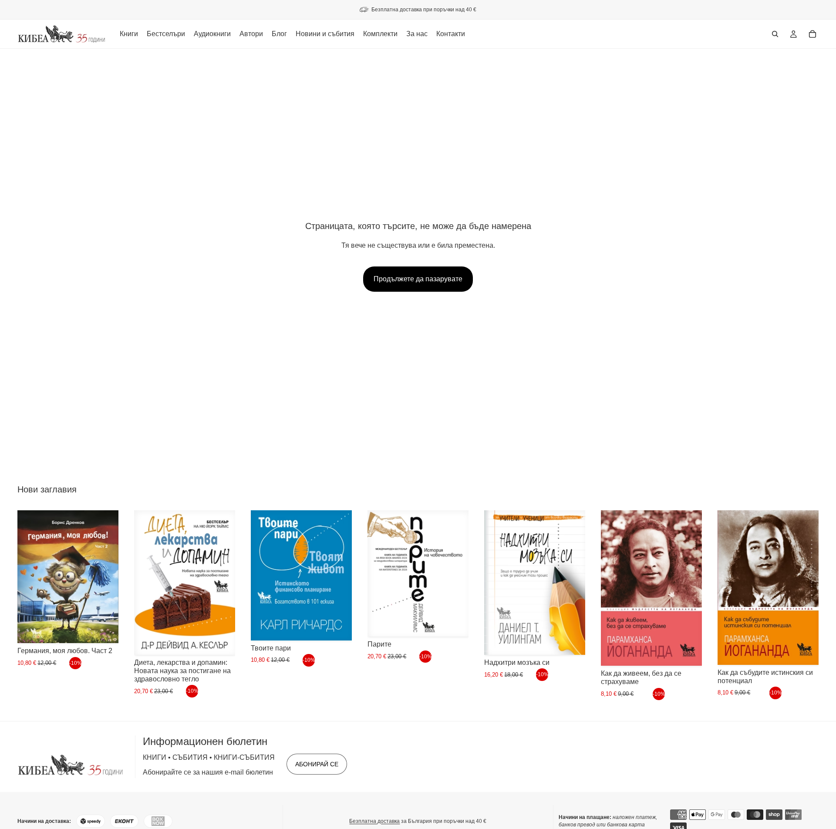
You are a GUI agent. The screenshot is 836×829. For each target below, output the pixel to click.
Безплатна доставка (374, 821)
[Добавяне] (105, 630)
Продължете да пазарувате (418, 279)
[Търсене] (775, 34)
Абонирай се (316, 764)
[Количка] (812, 34)
